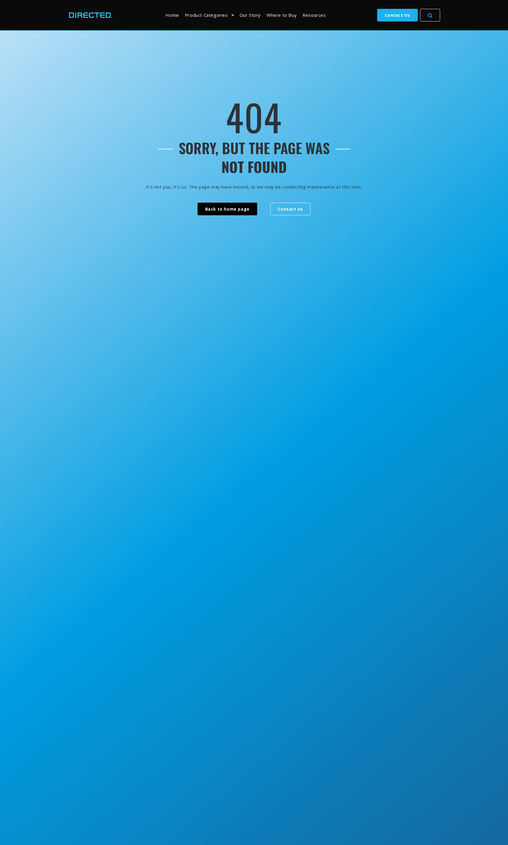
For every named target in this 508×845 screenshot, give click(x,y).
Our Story (250, 15)
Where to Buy (282, 15)
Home (172, 15)
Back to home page (227, 209)
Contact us (290, 209)
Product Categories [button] (206, 15)
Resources (314, 15)
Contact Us (397, 15)
